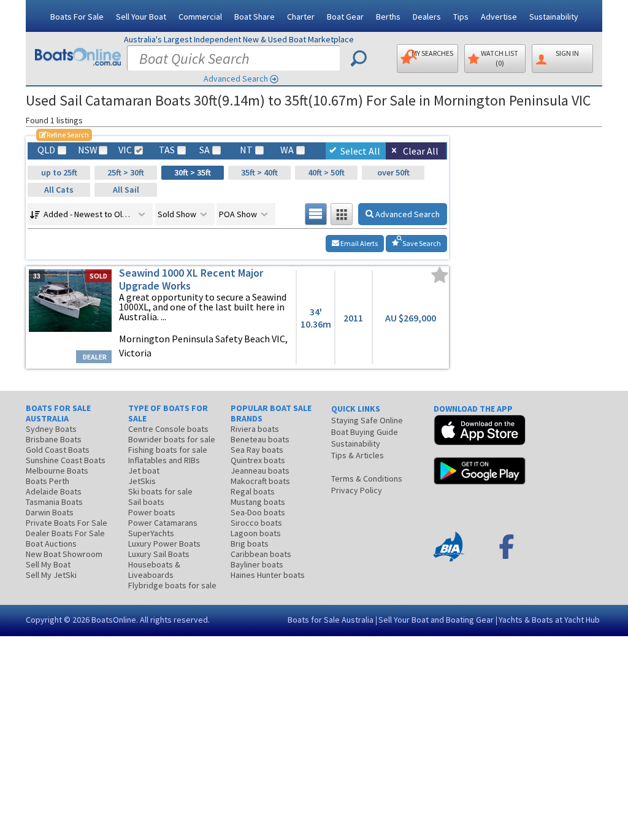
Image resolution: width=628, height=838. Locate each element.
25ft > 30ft (125, 172)
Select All (360, 151)
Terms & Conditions (366, 478)
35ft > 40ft (259, 172)
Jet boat (143, 470)
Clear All (420, 151)
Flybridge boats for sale (172, 585)
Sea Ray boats (257, 449)
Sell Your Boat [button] (141, 16)
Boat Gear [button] (345, 16)
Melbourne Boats (57, 470)
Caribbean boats (261, 553)
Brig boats (250, 543)
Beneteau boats (260, 439)
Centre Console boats (168, 428)
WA (287, 150)
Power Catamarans (162, 522)
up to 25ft (59, 172)
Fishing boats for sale (167, 449)
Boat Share (254, 16)
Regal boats (253, 491)
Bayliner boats (257, 564)
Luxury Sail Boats (159, 553)
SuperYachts (151, 533)
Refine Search (64, 134)
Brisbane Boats (54, 439)
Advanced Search (236, 78)
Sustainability (553, 16)
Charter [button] (301, 16)
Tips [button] (461, 16)
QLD (46, 150)
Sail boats (146, 501)
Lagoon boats (256, 533)
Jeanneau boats (260, 470)
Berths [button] (388, 16)
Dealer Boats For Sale (65, 533)
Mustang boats (258, 501)
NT (246, 150)
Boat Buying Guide (364, 431)
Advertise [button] (499, 16)
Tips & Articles (357, 455)
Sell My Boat (48, 564)
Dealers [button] (427, 16)
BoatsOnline (113, 619)
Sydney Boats (51, 428)
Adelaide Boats (54, 491)
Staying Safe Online (367, 420)
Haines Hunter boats (268, 574)
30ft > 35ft (192, 172)
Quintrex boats (258, 460)
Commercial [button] (200, 16)
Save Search (421, 243)
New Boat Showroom (64, 553)
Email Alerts (358, 243)
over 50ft (393, 172)
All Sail (126, 189)
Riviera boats (255, 428)
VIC (125, 150)
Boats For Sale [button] (77, 16)
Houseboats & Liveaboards (154, 569)
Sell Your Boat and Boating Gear (436, 619)
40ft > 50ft (326, 172)
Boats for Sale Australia (330, 619)
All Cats (59, 189)
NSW (87, 150)
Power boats (151, 512)
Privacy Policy (356, 490)
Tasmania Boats (54, 501)
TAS (167, 150)
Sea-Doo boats (258, 512)
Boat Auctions (51, 543)
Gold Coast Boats (58, 449)
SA (204, 150)
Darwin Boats (50, 512)
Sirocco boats (256, 522)
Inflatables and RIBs (164, 460)
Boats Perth (47, 480)
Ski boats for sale (160, 491)
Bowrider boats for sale (171, 439)
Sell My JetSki (51, 574)
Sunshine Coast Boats (65, 460)
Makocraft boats (260, 480)
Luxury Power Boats (164, 543)
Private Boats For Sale (66, 522)
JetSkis (142, 480)
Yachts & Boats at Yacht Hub (549, 619)
